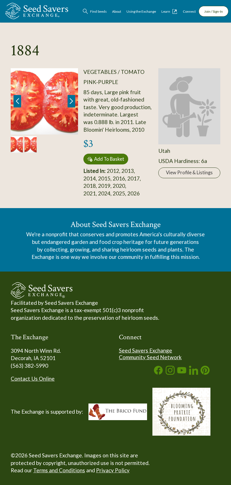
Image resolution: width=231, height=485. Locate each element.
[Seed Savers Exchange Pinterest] (205, 372)
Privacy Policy (113, 470)
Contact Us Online (33, 378)
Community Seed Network (150, 357)
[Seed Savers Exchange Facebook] (158, 372)
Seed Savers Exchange (145, 350)
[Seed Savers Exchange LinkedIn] (193, 372)
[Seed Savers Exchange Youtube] (181, 372)
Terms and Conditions (59, 470)
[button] (71, 101)
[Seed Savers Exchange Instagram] (170, 372)
